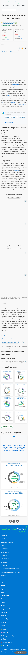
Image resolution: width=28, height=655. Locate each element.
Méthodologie (5, 619)
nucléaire (16, 170)
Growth (3, 538)
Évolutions (4, 555)
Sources (3, 615)
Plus (23, 5)
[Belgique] (21, 389)
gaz (3, 102)
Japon (3, 589)
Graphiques (4, 548)
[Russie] (7, 417)
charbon (13, 102)
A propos (3, 622)
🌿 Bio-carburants (6, 646)
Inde (2, 582)
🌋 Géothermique (6, 642)
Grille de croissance (7, 542)
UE (2, 579)
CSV (21, 649)
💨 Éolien (4, 639)
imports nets (22, 104)
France (3, 605)
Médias (3, 625)
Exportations (5, 552)
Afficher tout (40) (7, 426)
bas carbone (15, 84)
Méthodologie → (9, 122)
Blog (18, 5)
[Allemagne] (21, 376)
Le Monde (4, 565)
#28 (8, 39)
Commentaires (20, 652)
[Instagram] (10, 522)
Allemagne (4, 612)
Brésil (2, 592)
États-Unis (4, 575)
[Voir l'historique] (7, 37)
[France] (7, 376)
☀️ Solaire (4, 629)
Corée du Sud (5, 595)
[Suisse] (7, 403)
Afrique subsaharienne (8, 609)
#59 (21, 38)
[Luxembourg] (21, 403)
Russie (3, 585)
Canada (3, 599)
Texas (3, 602)
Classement (6, 5)
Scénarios (4, 562)
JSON (24, 649)
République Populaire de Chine (10, 572)
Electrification (5, 558)
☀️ (2, 23)
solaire (8, 95)
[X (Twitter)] (17, 522)
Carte (13, 5)
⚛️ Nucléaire (5, 632)
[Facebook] (14, 522)
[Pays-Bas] (7, 389)
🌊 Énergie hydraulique (8, 636)
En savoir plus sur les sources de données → (16, 120)
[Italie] (21, 417)
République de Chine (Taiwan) (10, 569)
